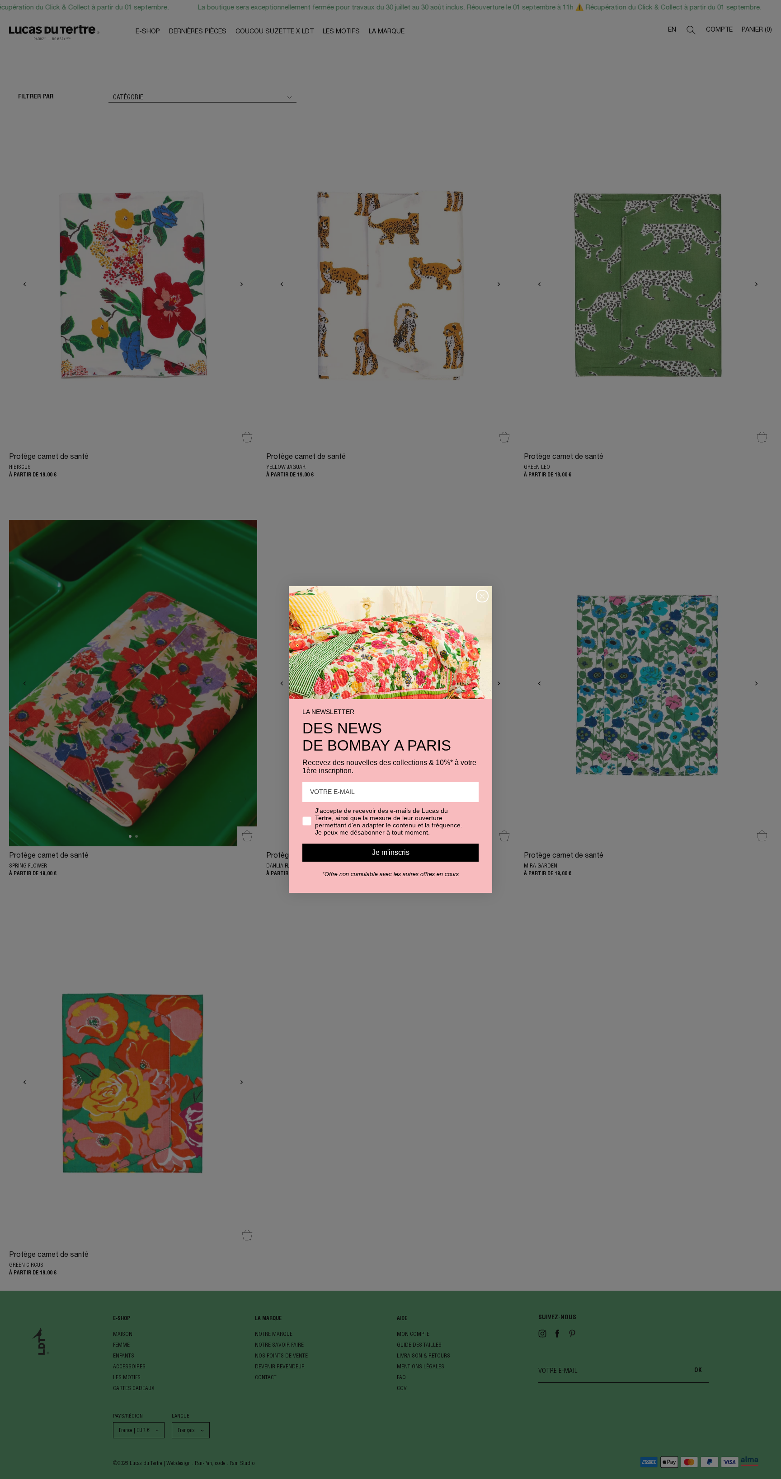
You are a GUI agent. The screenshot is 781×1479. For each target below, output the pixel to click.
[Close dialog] (482, 596)
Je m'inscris (390, 852)
